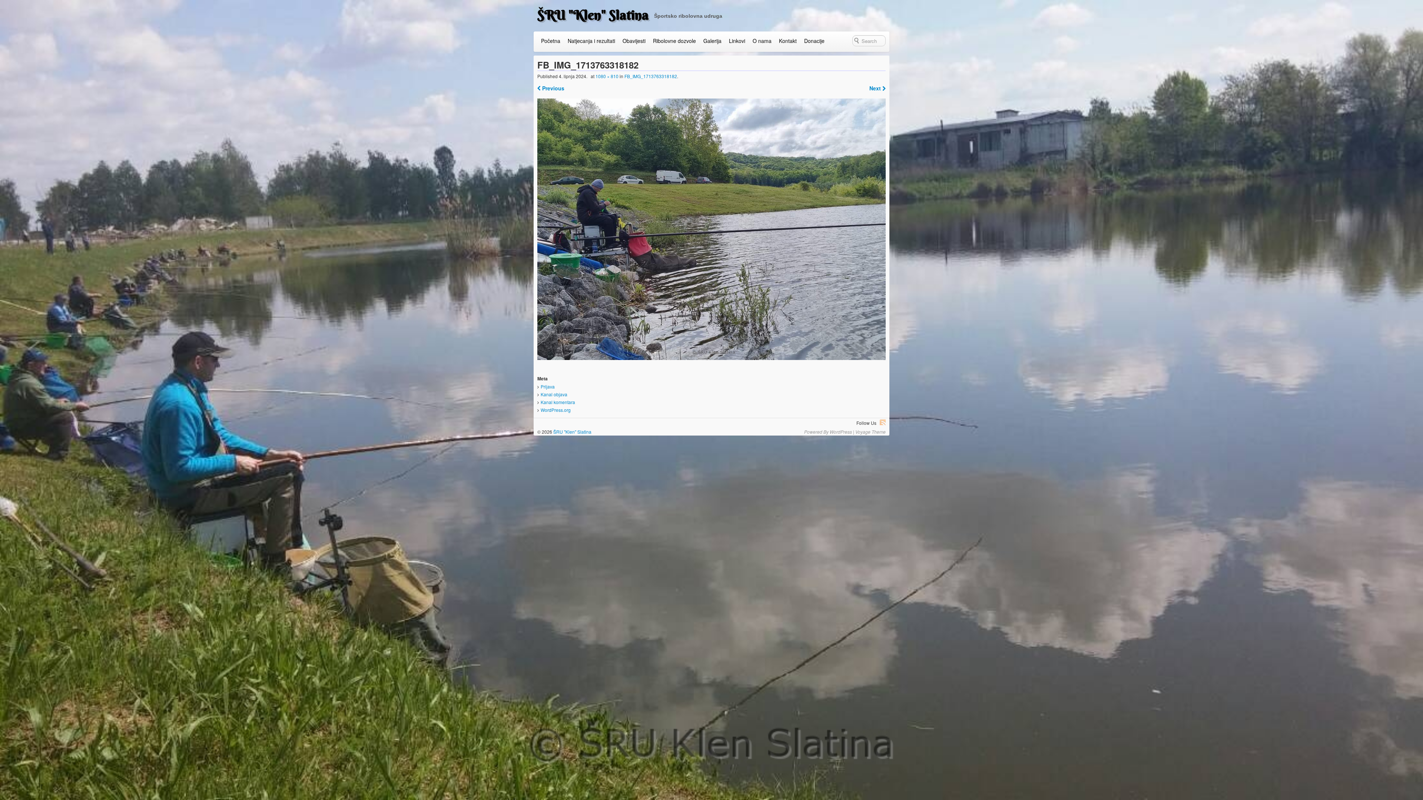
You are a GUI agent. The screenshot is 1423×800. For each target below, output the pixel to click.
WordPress (841, 432)
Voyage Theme (870, 432)
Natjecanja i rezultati (591, 40)
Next (875, 88)
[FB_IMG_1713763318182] (711, 229)
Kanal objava (554, 394)
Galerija (712, 40)
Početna (550, 40)
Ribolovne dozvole (674, 40)
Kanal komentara (558, 402)
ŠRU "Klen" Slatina (593, 15)
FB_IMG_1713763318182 (650, 76)
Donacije (814, 40)
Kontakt (788, 40)
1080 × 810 (607, 76)
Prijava (548, 386)
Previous (552, 88)
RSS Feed (883, 422)
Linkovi (737, 40)
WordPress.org (556, 410)
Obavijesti (634, 40)
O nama (762, 40)
